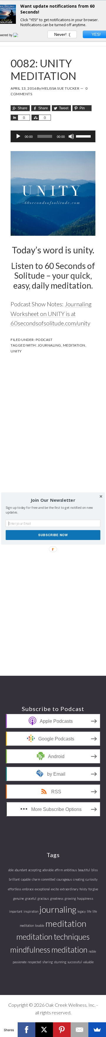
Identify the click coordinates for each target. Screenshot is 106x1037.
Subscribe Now (53, 535)
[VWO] (19, 35)
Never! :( (62, 34)
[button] (53, 500)
